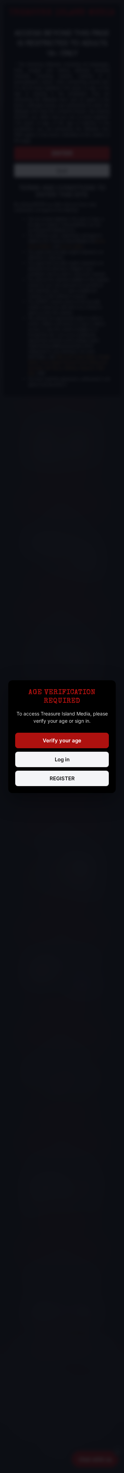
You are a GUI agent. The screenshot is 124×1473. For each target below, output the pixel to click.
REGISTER (62, 778)
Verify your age (62, 740)
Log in (62, 759)
